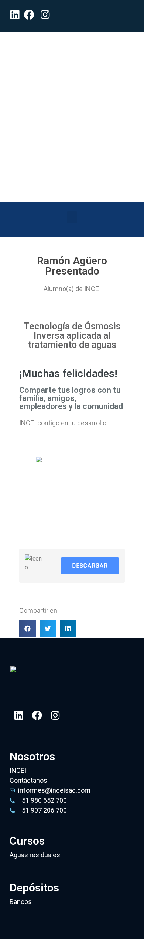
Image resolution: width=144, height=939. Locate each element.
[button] (72, 217)
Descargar (90, 565)
